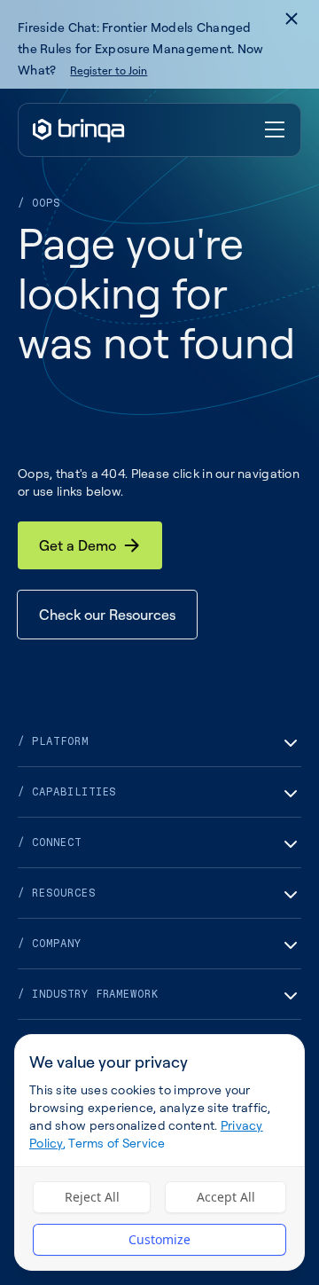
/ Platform (53, 741)
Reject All (92, 1196)
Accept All (226, 1196)
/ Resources (57, 893)
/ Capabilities (67, 792)
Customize (159, 1239)
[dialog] (159, 1152)
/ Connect (50, 842)
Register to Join (108, 70)
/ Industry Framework (88, 994)
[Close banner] (291, 18)
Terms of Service (116, 1142)
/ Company (50, 943)
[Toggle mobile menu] (275, 130)
